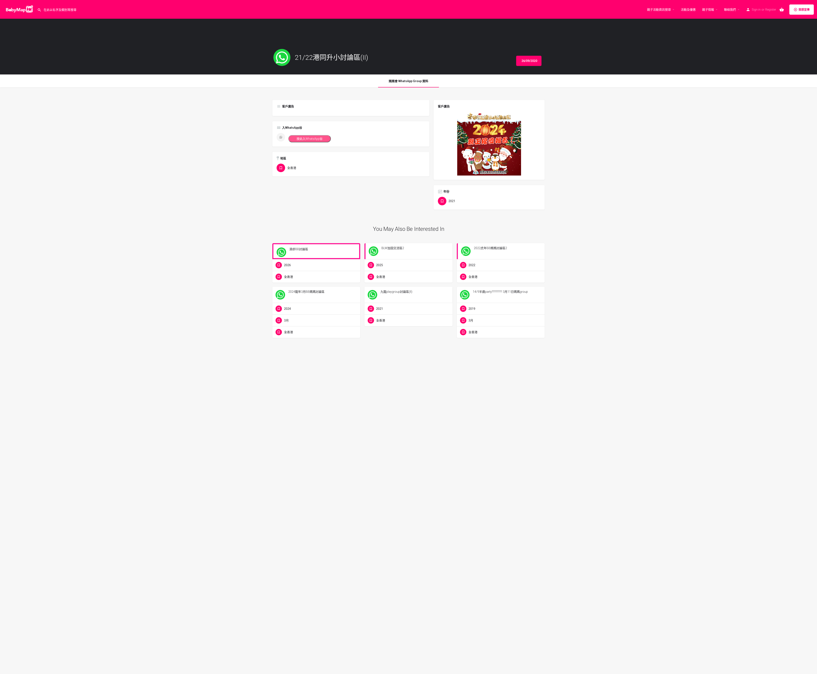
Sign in (756, 9)
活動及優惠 (688, 9)
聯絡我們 (730, 9)
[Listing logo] (281, 57)
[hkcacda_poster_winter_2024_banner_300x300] (489, 143)
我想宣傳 (804, 9)
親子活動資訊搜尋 (659, 9)
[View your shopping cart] (781, 9)
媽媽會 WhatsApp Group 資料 (408, 81)
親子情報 (708, 9)
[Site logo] (18, 9)
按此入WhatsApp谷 (310, 138)
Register (770, 9)
